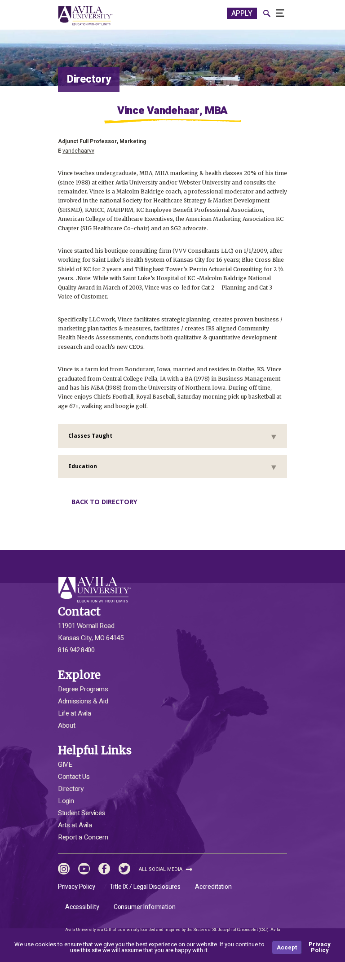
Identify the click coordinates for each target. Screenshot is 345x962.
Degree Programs (83, 689)
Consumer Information (145, 907)
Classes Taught (90, 435)
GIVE (65, 764)
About (66, 725)
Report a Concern (83, 837)
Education (82, 466)
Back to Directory (104, 501)
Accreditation (213, 887)
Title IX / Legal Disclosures (145, 887)
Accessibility (82, 907)
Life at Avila (74, 713)
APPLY (241, 13)
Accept (287, 947)
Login (66, 801)
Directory (71, 789)
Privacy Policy (76, 887)
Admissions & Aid (83, 701)
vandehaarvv (78, 151)
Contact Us (73, 777)
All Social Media (161, 869)
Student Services (81, 813)
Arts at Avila (75, 825)
